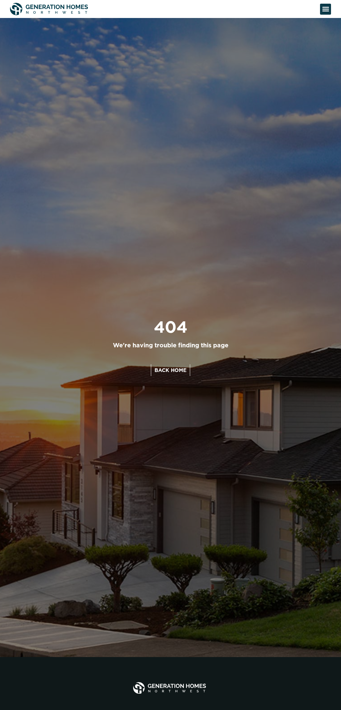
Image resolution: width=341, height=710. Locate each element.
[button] (325, 9)
